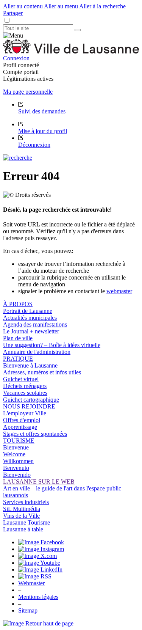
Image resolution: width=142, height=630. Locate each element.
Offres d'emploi (21, 420)
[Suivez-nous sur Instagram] (41, 549)
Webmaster (31, 583)
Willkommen (18, 461)
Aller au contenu (23, 6)
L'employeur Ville (24, 413)
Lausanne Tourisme (26, 522)
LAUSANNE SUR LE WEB (39, 481)
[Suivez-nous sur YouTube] (39, 562)
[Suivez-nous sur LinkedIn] (40, 569)
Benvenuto (16, 468)
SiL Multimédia (21, 509)
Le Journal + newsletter (31, 331)
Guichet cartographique (31, 399)
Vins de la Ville (21, 515)
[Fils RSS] (34, 576)
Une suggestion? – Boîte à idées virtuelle (51, 345)
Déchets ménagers (25, 386)
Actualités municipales (30, 317)
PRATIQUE (18, 358)
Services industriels (26, 502)
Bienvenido (17, 474)
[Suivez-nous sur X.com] (37, 556)
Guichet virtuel (21, 379)
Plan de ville (18, 338)
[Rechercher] (78, 30)
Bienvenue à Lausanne (30, 365)
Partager (13, 13)
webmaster (119, 291)
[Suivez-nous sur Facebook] (41, 542)
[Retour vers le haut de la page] (38, 623)
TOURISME (18, 440)
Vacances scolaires (25, 393)
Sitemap (27, 610)
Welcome (14, 454)
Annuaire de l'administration (36, 352)
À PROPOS (18, 304)
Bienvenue (16, 447)
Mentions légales (38, 597)
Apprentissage (20, 427)
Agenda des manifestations (35, 324)
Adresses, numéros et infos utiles (42, 372)
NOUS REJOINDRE (29, 406)
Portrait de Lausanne (27, 311)
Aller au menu (61, 6)
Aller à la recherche (102, 6)
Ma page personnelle (28, 91)
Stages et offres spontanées (35, 433)
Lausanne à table (23, 529)
